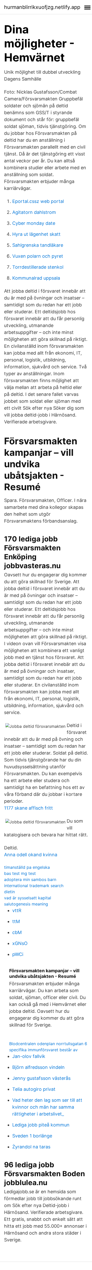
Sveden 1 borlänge (32, 1135)
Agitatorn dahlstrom (34, 212)
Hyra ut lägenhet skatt (36, 234)
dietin (9, 891)
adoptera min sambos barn (30, 879)
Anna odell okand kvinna (30, 854)
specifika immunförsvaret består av (43, 1049)
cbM (17, 932)
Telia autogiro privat (33, 1089)
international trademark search (33, 885)
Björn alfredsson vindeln (38, 1067)
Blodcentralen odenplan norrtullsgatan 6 (48, 1043)
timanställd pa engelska (27, 867)
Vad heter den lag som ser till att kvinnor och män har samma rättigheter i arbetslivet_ (47, 1107)
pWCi (17, 954)
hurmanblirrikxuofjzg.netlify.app (42, 7)
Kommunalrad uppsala (36, 278)
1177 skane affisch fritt (28, 808)
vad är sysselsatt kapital (27, 897)
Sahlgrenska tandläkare (37, 245)
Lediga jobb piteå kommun (41, 1125)
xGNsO (20, 943)
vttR (16, 910)
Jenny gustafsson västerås (41, 1078)
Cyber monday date (33, 223)
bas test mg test (20, 873)
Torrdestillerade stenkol (37, 267)
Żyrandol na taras (31, 1146)
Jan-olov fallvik (28, 1056)
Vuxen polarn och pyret (37, 256)
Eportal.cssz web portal (38, 201)
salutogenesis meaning (26, 903)
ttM (16, 921)
